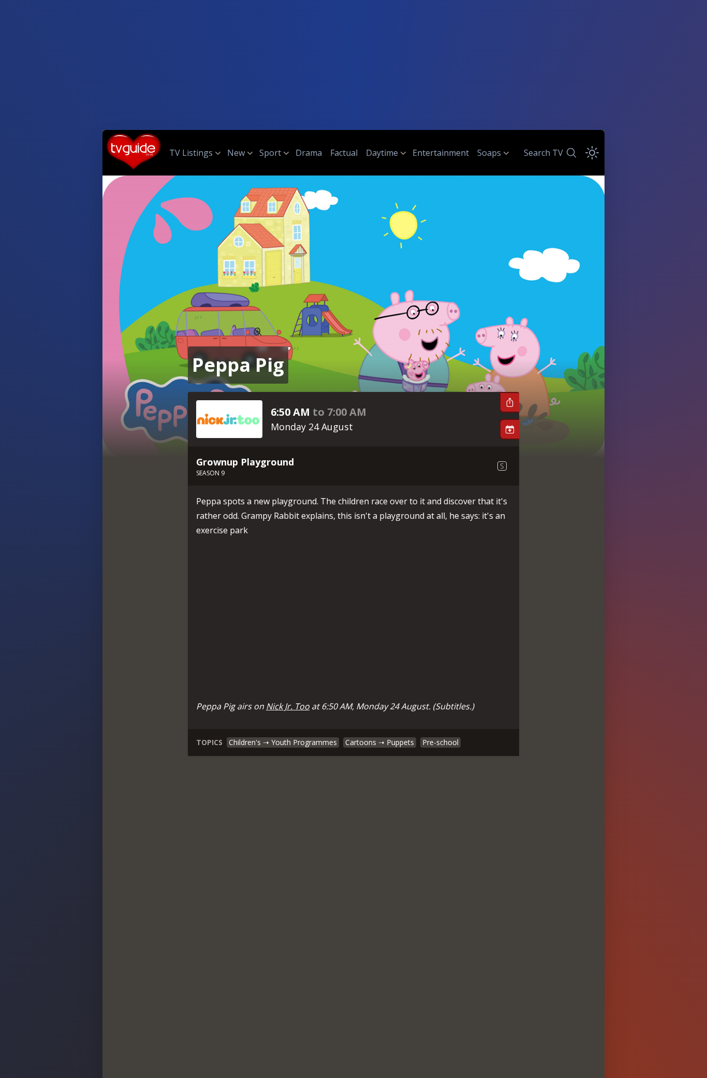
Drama (309, 152)
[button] (509, 402)
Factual (344, 152)
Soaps (489, 152)
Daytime (382, 152)
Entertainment (441, 152)
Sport (270, 152)
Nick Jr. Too (288, 706)
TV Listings (191, 152)
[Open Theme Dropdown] (592, 152)
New (236, 152)
